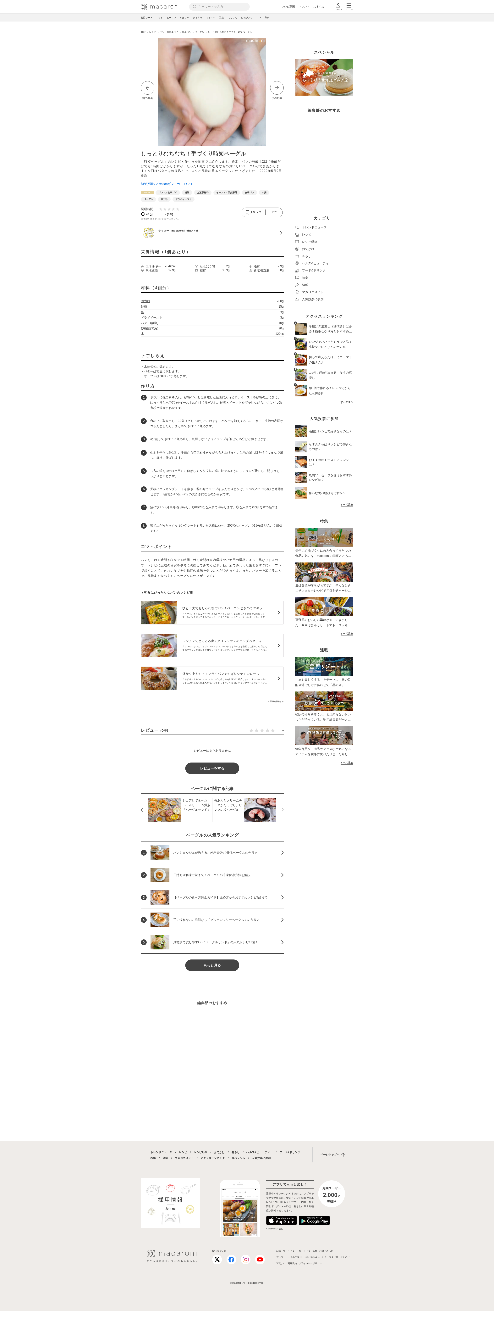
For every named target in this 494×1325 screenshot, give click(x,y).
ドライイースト (151, 317)
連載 (165, 1158)
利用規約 (292, 1263)
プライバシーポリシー (310, 1263)
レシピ (183, 1152)
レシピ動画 (288, 6)
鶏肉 (267, 17)
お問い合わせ (326, 1251)
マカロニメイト (184, 1158)
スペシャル (238, 1158)
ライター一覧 (294, 1251)
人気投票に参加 (261, 1158)
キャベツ (210, 17)
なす (160, 17)
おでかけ (219, 1152)
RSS (306, 1257)
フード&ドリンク (289, 1152)
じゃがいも (246, 17)
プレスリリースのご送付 (289, 1257)
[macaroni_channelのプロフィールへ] (212, 232)
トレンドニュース (161, 1152)
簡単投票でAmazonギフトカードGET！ (168, 184)
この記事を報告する (275, 701)
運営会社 (281, 1263)
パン (258, 17)
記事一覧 (281, 1251)
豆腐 (221, 17)
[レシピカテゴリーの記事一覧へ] (147, 192)
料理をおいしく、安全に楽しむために (330, 1257)
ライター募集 (310, 1251)
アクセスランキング (212, 1158)
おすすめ (318, 6)
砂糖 (144, 306)
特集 (153, 1158)
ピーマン (171, 17)
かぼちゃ (184, 17)
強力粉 (145, 301)
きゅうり (197, 17)
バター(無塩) (149, 323)
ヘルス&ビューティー (259, 1152)
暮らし (236, 1152)
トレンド (304, 6)
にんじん (232, 17)
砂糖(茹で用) (149, 328)
